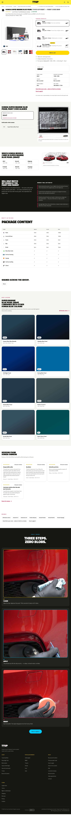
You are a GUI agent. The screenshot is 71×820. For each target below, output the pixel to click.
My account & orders (52, 758)
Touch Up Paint (9, 6)
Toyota (26, 763)
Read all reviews (6, 501)
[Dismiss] (16, 814)
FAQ (49, 768)
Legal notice (4, 785)
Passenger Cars (5, 760)
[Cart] (68, 2)
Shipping (3, 793)
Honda (15, 6)
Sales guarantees (52, 776)
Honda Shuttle (51, 517)
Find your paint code (52, 760)
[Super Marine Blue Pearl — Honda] (9, 52)
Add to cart (52, 53)
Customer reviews (52, 771)
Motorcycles (4, 763)
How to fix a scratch (52, 765)
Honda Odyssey (33, 517)
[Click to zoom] (17, 33)
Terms (3, 788)
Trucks (3, 771)
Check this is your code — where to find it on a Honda (48, 89)
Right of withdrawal (6, 791)
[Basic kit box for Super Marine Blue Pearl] (4, 52)
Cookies (3, 801)
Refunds (3, 796)
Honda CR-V (15, 517)
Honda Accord (24, 517)
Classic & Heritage (6, 765)
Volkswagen (27, 758)
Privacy (3, 799)
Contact (50, 779)
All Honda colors (63, 311)
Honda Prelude (42, 517)
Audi (26, 771)
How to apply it (39, 91)
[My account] (64, 2)
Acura (4, 284)
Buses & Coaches (5, 773)
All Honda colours (6, 517)
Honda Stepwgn (60, 517)
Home (3, 6)
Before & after (51, 773)
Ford (26, 768)
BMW (26, 760)
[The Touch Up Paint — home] (35, 2)
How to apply (51, 763)
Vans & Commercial (6, 768)
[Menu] (2, 2)
